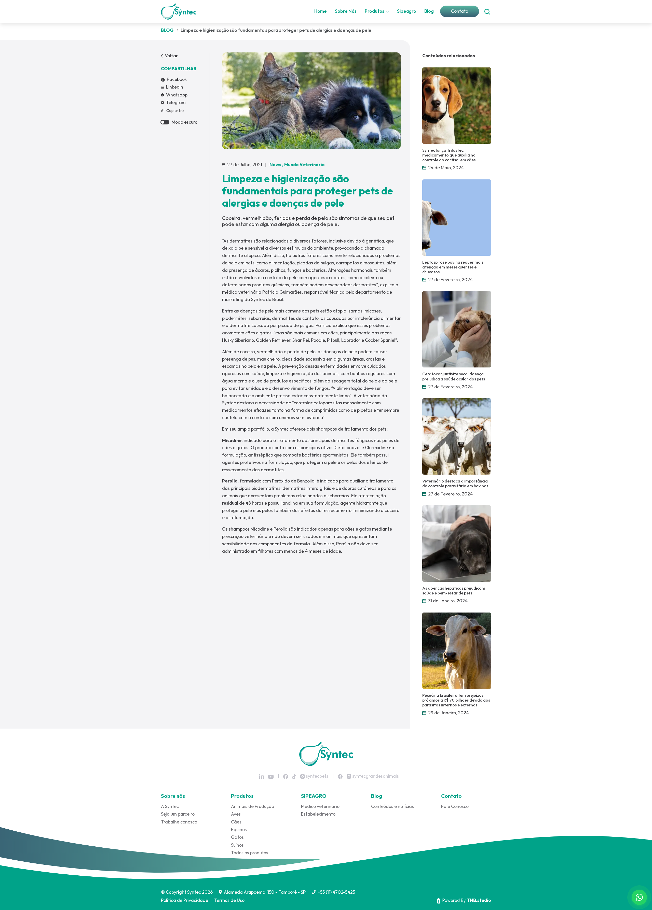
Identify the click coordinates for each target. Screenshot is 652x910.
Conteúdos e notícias (392, 806)
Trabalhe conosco (179, 822)
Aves (236, 814)
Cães (236, 822)
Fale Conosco (455, 806)
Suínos (237, 845)
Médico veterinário (320, 806)
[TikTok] (294, 776)
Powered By (466, 900)
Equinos (239, 829)
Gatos (237, 837)
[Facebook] (285, 776)
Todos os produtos (249, 853)
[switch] (164, 122)
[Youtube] (271, 777)
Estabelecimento (318, 814)
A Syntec (170, 806)
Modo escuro (184, 122)
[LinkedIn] (261, 776)
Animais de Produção (252, 806)
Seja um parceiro (178, 814)
